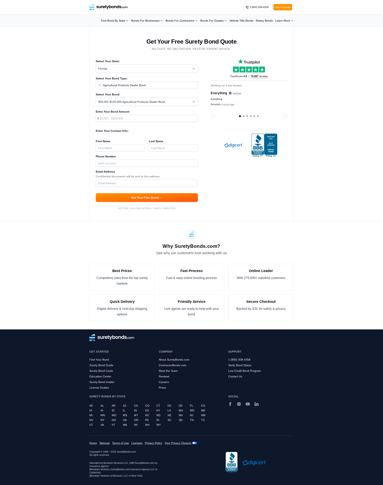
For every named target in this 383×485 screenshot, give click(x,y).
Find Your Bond (99, 359)
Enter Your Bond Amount (112, 111)
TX (203, 420)
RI (157, 420)
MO (114, 415)
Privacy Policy (153, 443)
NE (169, 415)
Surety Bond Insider (101, 382)
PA (147, 420)
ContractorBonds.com (172, 365)
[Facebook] (230, 404)
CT (158, 405)
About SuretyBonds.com (174, 359)
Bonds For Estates (212, 20)
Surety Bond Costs (101, 370)
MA (181, 410)
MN (103, 415)
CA (136, 405)
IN (135, 410)
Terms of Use (120, 443)
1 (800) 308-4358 (239, 359)
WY (158, 424)
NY (102, 420)
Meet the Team (168, 370)
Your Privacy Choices (178, 443)
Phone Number (106, 156)
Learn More (282, 20)
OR (136, 420)
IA (102, 410)
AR (113, 405)
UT (91, 424)
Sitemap (104, 443)
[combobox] (147, 68)
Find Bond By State (113, 20)
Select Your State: (108, 61)
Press (162, 387)
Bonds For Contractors (180, 20)
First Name (103, 141)
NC (147, 415)
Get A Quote (282, 7)
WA (125, 424)
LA (169, 410)
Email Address (128, 174)
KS (147, 410)
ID (113, 410)
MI (91, 415)
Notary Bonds (264, 20)
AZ (124, 405)
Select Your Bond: (108, 94)
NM (203, 415)
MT (136, 415)
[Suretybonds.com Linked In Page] (257, 404)
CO (147, 405)
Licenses (136, 443)
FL (191, 405)
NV (91, 420)
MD (192, 410)
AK (91, 405)
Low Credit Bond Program (244, 370)
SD (181, 420)
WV (147, 424)
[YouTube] (248, 404)
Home (93, 443)
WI (135, 424)
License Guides (99, 387)
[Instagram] (239, 404)
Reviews (164, 376)
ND (158, 415)
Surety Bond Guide (101, 365)
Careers (164, 382)
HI (90, 410)
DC (170, 405)
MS (125, 415)
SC (169, 420)
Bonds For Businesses (145, 20)
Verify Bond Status (239, 365)
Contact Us (235, 376)
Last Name (156, 141)
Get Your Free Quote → (147, 197)
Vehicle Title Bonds (241, 20)
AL (102, 405)
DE (181, 405)
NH (181, 415)
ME (203, 410)
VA (102, 424)
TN (192, 420)
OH (114, 420)
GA (203, 405)
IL (124, 410)
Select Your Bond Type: (112, 78)
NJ (191, 415)
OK (125, 420)
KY (158, 410)
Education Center (100, 376)
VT (113, 424)
